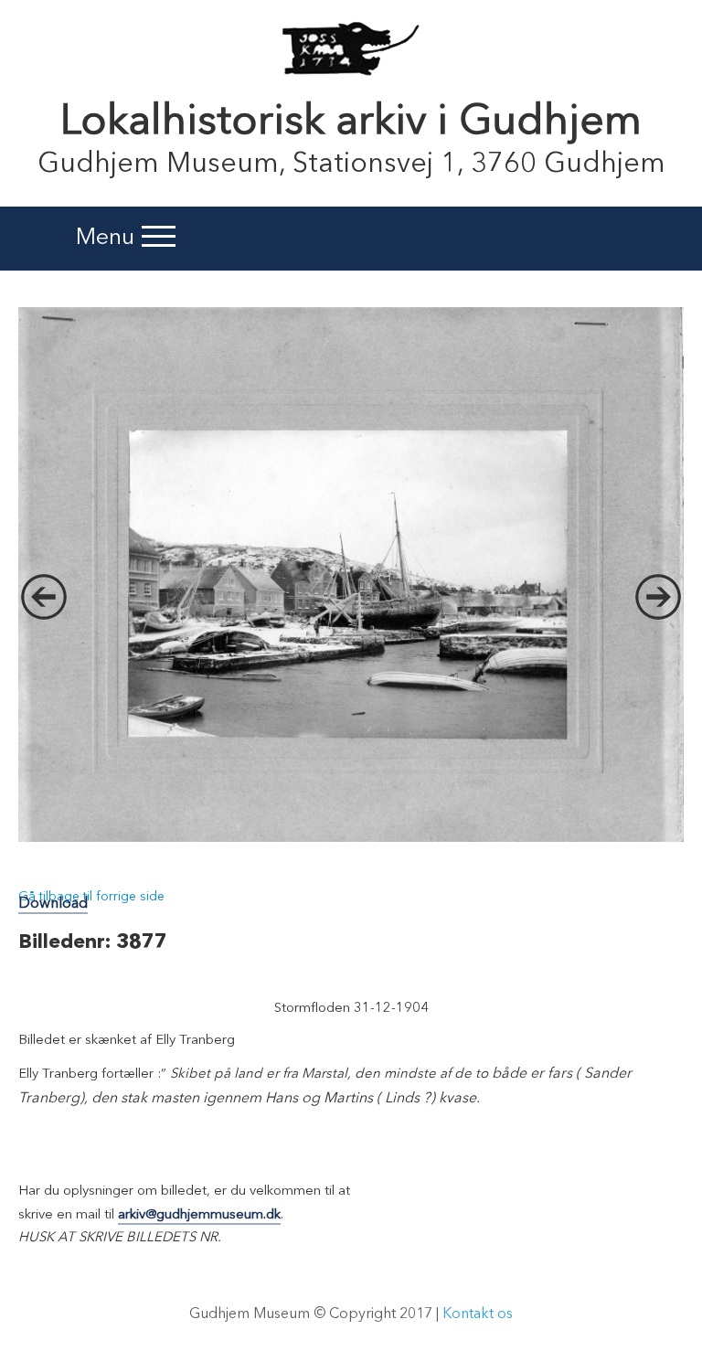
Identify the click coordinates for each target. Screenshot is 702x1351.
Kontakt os (477, 1314)
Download (53, 904)
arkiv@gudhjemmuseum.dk (199, 1215)
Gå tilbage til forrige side (91, 896)
